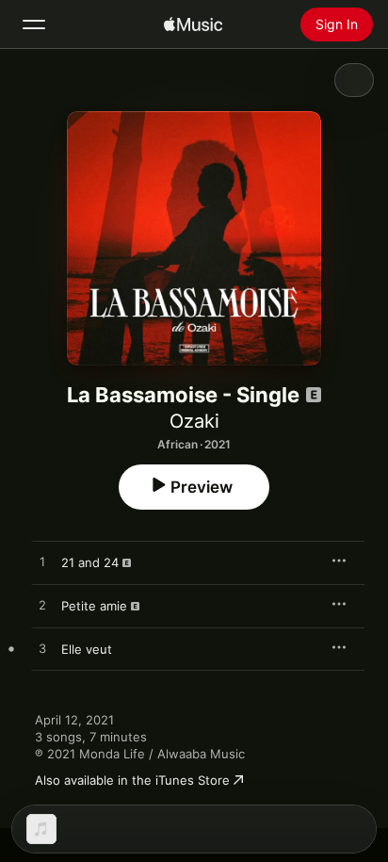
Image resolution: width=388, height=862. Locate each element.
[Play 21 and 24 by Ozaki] (42, 562)
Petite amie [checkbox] (94, 605)
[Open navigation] (34, 24)
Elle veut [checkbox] (86, 649)
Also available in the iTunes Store (132, 780)
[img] (193, 24)
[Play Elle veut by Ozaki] (42, 649)
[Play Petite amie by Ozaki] (42, 605)
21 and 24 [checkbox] (90, 562)
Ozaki (194, 421)
